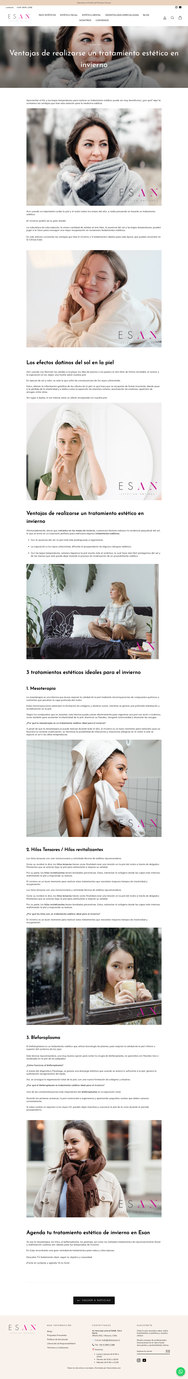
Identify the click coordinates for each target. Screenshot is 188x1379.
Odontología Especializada (122, 15)
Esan (32, 1250)
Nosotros (85, 20)
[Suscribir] (168, 1351)
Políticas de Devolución (57, 1339)
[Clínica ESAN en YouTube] (144, 1360)
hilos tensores (38, 858)
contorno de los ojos (50, 1049)
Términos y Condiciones (57, 1347)
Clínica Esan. (36, 239)
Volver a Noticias (96, 1300)
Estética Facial (69, 15)
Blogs (49, 1331)
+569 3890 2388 (24, 7)
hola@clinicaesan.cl (111, 1340)
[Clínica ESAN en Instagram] (138, 1360)
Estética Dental (91, 15)
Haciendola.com (114, 1368)
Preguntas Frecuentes (57, 1335)
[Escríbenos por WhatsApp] (180, 1371)
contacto (10, 7)
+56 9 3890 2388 (107, 1345)
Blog (146, 15)
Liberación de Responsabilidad (61, 1343)
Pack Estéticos (47, 15)
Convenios (102, 20)
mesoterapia (36, 697)
